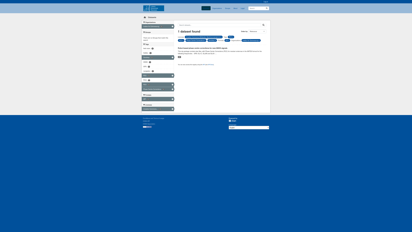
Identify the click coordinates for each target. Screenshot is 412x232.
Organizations (217, 8)
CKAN (232, 121)
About (235, 8)
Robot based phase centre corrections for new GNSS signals (202, 48)
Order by (244, 31)
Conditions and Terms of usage (153, 118)
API (204, 64)
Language (232, 125)
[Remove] (221, 37)
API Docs (210, 64)
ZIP (179, 57)
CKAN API (146, 121)
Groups (227, 8)
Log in (266, 2)
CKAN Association (149, 124)
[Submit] (267, 8)
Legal (243, 8)
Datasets (206, 8)
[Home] (145, 17)
